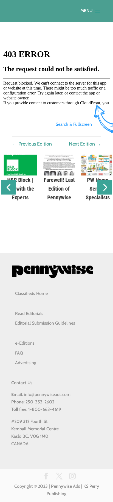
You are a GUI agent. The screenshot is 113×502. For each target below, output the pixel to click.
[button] (8, 187)
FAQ (19, 353)
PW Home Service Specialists (95, 189)
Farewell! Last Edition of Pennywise (56, 189)
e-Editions (25, 343)
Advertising (25, 362)
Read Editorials (29, 313)
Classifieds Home (31, 293)
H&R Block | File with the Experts (18, 189)
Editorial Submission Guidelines (45, 323)
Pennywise (61, 486)
